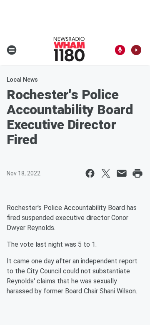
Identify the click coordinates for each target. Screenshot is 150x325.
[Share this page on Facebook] (90, 173)
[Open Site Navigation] (12, 50)
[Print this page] (137, 173)
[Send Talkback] (120, 50)
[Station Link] (69, 50)
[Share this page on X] (106, 173)
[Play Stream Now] (136, 50)
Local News (22, 79)
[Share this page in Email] (122, 173)
